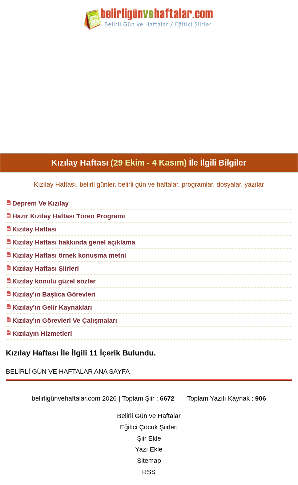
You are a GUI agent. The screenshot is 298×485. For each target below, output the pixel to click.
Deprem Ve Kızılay (40, 203)
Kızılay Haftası (34, 229)
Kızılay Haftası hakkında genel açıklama (73, 242)
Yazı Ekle (148, 449)
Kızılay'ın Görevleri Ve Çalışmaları (64, 320)
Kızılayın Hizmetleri (42, 333)
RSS (149, 472)
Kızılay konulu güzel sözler (54, 281)
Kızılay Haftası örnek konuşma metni (69, 255)
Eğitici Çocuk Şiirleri (149, 427)
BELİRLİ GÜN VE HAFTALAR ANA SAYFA (68, 371)
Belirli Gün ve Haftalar (149, 416)
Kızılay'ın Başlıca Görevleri (54, 294)
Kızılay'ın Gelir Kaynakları (52, 307)
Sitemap (149, 460)
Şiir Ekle (149, 438)
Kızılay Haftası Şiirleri (45, 268)
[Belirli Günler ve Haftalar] (149, 28)
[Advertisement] (149, 95)
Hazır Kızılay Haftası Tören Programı (68, 216)
